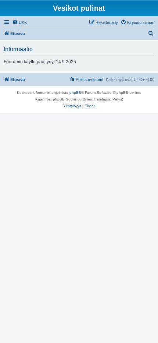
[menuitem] (19, 22)
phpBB (75, 93)
